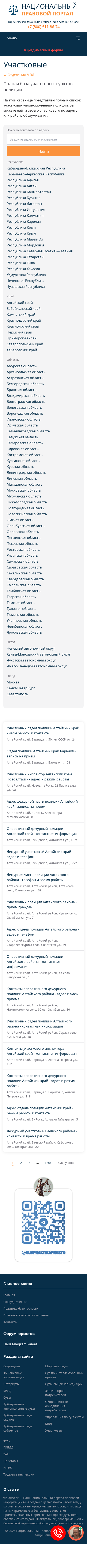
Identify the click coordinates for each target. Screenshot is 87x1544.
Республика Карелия (24, 221)
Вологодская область (24, 407)
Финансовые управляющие (13, 1375)
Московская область (24, 490)
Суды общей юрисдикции (64, 1384)
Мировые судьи (56, 1366)
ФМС (6, 1441)
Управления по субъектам (64, 1417)
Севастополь (17, 694)
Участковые (54, 1430)
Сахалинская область (24, 573)
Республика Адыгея (23, 180)
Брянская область (22, 389)
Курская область (20, 466)
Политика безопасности (20, 1308)
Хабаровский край (22, 350)
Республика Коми (21, 227)
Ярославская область (24, 632)
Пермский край (19, 332)
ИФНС (7, 1468)
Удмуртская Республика (26, 274)
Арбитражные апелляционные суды (19, 1406)
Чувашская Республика (26, 286)
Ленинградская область (26, 472)
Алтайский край (20, 302)
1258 (48, 1163)
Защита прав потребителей (55, 1393)
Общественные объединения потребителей (56, 1406)
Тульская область (21, 608)
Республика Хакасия (23, 268)
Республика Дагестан (24, 203)
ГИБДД (8, 1447)
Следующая (66, 1163)
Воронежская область (25, 413)
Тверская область (21, 596)
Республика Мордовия (25, 245)
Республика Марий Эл (25, 239)
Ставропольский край (25, 344)
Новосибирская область (27, 514)
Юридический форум (43, 50)
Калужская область (22, 437)
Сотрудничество (15, 1302)
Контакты (10, 1322)
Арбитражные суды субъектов (17, 1428)
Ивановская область (24, 419)
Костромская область (25, 454)
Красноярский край (23, 326)
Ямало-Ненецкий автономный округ (37, 666)
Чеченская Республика (25, 280)
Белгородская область (25, 383)
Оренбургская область (26, 525)
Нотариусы (11, 1384)
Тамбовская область (24, 591)
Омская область (20, 520)
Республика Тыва (21, 263)
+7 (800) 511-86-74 (43, 26)
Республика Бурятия (23, 197)
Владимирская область (26, 395)
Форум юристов (19, 1333)
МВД (48, 1424)
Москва (13, 682)
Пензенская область (24, 537)
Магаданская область (25, 484)
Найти (43, 151)
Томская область (21, 602)
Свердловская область (25, 579)
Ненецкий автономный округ (31, 648)
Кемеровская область (25, 443)
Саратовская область (24, 567)
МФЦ (7, 1391)
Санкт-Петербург (21, 688)
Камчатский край (21, 314)
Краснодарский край (24, 320)
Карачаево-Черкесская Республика (36, 174)
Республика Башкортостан (29, 192)
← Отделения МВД (18, 74)
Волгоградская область (26, 401)
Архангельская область (26, 372)
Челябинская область (25, 626)
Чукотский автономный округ (31, 660)
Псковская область (22, 543)
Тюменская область (23, 614)
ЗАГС (6, 1454)
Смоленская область (24, 585)
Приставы (10, 1461)
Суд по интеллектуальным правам (64, 1375)
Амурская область (22, 366)
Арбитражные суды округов (17, 1417)
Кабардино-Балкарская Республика (36, 168)
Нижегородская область (27, 502)
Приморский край (22, 338)
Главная (9, 1295)
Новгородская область (26, 508)
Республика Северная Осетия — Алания (40, 251)
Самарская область (23, 561)
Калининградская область (28, 431)
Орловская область (23, 531)
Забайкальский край (24, 308)
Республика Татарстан (25, 257)
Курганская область (23, 460)
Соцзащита (11, 1366)
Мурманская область (24, 496)
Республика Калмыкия (25, 215)
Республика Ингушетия (26, 209)
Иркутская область (22, 425)
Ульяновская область (24, 620)
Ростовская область (23, 549)
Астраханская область (25, 378)
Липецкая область (22, 478)
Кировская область (23, 449)
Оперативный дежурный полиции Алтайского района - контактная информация (35, 961)
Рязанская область (22, 555)
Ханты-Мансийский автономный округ (39, 654)
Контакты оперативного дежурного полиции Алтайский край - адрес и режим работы (41, 1080)
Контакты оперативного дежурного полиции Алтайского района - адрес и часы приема (42, 994)
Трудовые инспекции (18, 1474)
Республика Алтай (22, 186)
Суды (7, 1397)
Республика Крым (21, 233)
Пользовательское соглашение (26, 1315)
